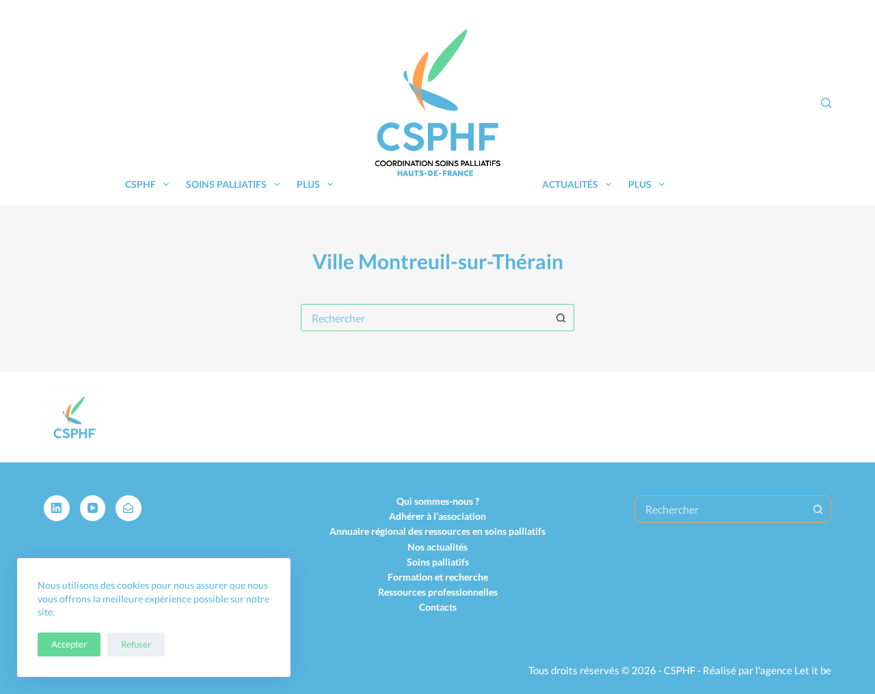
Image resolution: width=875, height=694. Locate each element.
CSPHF (140, 184)
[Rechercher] (826, 103)
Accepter (69, 644)
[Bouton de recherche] (561, 318)
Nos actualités (437, 547)
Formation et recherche (438, 577)
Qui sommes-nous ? (437, 501)
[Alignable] (129, 508)
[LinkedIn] (57, 508)
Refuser (136, 644)
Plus (308, 184)
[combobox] (424, 317)
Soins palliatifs (226, 184)
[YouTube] (93, 508)
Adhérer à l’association (437, 516)
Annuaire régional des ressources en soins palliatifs (437, 531)
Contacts (438, 607)
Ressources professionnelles (438, 592)
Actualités (570, 184)
